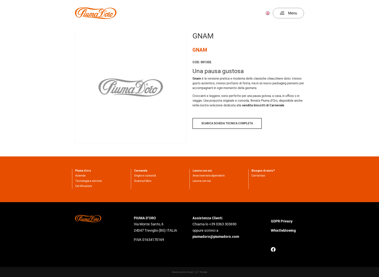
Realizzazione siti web (183, 271)
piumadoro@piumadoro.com (215, 236)
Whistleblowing (283, 230)
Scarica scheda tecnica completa (227, 123)
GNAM (199, 50)
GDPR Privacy (282, 221)
